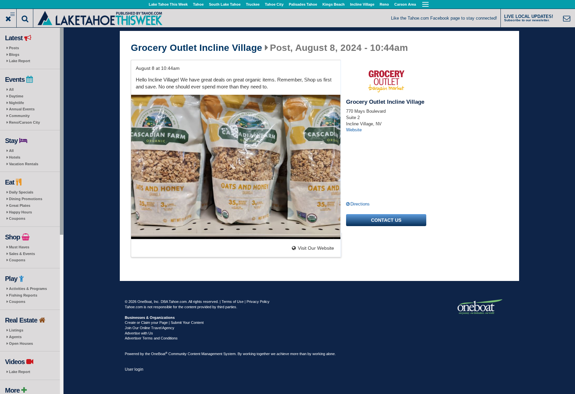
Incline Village (362, 4)
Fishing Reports (23, 295)
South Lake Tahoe (225, 4)
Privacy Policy (258, 302)
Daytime (16, 96)
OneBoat (159, 354)
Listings (16, 330)
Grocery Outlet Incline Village (196, 48)
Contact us (386, 220)
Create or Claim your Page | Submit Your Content (164, 323)
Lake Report (19, 61)
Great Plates (19, 205)
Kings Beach (333, 4)
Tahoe (198, 4)
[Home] (100, 17)
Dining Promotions (25, 199)
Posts (14, 48)
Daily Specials (21, 192)
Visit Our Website (316, 248)
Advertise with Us (139, 333)
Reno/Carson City (24, 122)
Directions (360, 203)
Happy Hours (20, 212)
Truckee (253, 4)
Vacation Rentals (23, 164)
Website (354, 129)
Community (19, 116)
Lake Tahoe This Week (168, 4)
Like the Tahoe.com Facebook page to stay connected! (444, 18)
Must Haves (19, 247)
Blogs (14, 55)
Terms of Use (233, 302)
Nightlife (16, 103)
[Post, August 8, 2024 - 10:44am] (236, 167)
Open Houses (21, 343)
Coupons (17, 218)
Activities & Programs (28, 289)
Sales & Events (22, 254)
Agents (15, 337)
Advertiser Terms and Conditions (151, 338)
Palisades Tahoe (303, 4)
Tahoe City (274, 4)
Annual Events (22, 109)
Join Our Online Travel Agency (149, 328)
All (11, 89)
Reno (384, 4)
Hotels (14, 157)
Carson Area (405, 4)
